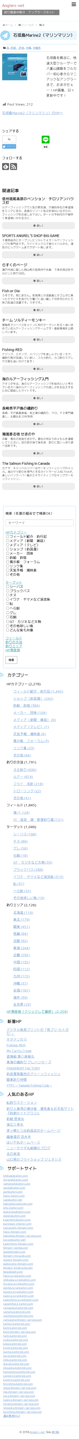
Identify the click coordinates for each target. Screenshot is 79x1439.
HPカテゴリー (16, 532)
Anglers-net (13, 5)
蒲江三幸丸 (15, 1125)
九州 (21, 976)
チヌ (13, 595)
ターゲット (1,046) (35, 862)
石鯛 (13, 617)
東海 (21, 948)
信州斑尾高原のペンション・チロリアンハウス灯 (38, 201)
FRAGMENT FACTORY (23, 1068)
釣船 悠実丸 (15, 1119)
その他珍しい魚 (21, 626)
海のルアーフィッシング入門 (25, 379)
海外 (20, 998)
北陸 (20, 941)
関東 (21, 927)
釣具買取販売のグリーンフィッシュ (33, 1074)
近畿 (21, 955)
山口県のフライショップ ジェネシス (34, 1160)
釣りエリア (13, 646)
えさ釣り (24, 770)
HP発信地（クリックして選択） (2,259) (37, 1012)
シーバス (16, 587)
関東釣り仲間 (17, 1080)
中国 (21, 962)
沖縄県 (37, 48)
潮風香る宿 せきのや (18, 434)
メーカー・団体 (21, 554)
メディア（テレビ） (25, 545)
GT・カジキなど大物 (25, 622)
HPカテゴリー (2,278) (35, 719)
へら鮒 (15, 608)
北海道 (23, 913)
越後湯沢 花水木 (19, 1137)
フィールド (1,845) (35, 812)
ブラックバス (20, 591)
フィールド (13, 638)
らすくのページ (14, 265)
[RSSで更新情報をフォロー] (13, 166)
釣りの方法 (13, 642)
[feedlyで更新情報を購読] (5, 166)
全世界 (22, 1005)
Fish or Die (11, 291)
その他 (15, 575)
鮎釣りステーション (22, 1103)
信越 (20, 934)
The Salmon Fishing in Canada (26, 463)
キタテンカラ (17, 1039)
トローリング (27, 791)
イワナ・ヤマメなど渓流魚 (30, 599)
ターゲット (13, 583)
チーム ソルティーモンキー (24, 320)
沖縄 (28, 48)
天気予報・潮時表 (23, 570)
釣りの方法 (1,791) (25, 780)
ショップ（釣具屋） (25, 549)
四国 (21, 969)
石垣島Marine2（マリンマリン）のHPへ (32, 113)
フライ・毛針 (28, 784)
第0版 (55, 1432)
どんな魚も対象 (21, 630)
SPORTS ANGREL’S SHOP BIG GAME (30, 236)
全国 (21, 990)
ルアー (23, 777)
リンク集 (16, 566)
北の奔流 (13, 1154)
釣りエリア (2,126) (21, 955)
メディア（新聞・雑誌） (28, 541)
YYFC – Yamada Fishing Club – (29, 1085)
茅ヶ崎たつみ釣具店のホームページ (33, 1131)
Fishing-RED (12, 350)
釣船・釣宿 (17, 48)
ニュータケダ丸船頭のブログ (28, 1148)
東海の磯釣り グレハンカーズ (29, 1062)
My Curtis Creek (19, 1051)
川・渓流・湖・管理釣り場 (38, 820)
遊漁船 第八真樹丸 (20, 1057)
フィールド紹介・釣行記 (28, 537)
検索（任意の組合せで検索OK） (29, 513)
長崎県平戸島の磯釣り (20, 408)
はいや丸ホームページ (23, 1142)
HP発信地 (12, 650)
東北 (21, 920)
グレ (13, 613)
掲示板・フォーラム (25, 562)
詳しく (40, 225)
